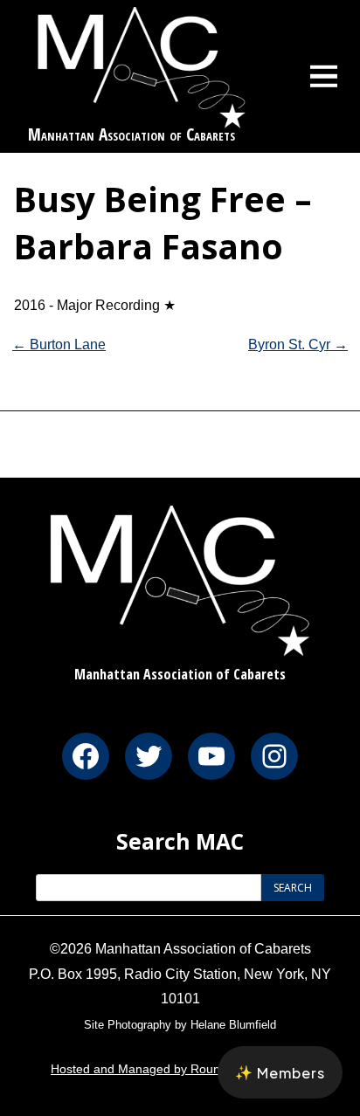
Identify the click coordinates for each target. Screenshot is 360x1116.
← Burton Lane (59, 344)
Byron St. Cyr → (298, 344)
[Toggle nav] (324, 76)
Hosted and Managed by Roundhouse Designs (180, 1069)
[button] (280, 1072)
